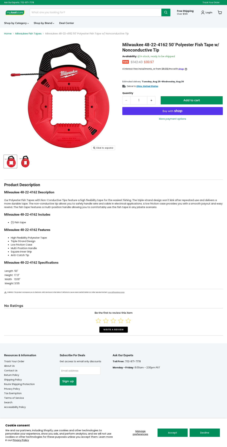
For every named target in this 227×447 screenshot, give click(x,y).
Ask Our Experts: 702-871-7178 (19, 2)
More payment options (172, 119)
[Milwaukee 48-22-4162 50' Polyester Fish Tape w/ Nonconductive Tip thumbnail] (10, 161)
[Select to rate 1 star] (98, 320)
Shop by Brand (43, 23)
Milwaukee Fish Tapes (28, 33)
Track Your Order (211, 2)
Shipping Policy (13, 379)
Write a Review (113, 329)
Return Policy (11, 375)
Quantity (127, 93)
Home (8, 33)
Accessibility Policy (15, 407)
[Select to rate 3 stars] (113, 320)
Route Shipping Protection (19, 384)
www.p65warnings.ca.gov (116, 292)
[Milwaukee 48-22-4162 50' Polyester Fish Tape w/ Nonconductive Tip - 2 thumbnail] (24, 161)
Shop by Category (15, 23)
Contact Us (10, 370)
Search (8, 402)
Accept (172, 432)
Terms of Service (14, 398)
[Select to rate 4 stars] (120, 320)
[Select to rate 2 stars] (105, 320)
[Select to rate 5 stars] (128, 320)
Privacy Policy (21, 440)
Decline (204, 432)
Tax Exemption (13, 393)
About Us (9, 366)
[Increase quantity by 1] (151, 100)
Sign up (68, 381)
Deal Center (66, 23)
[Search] (165, 12)
